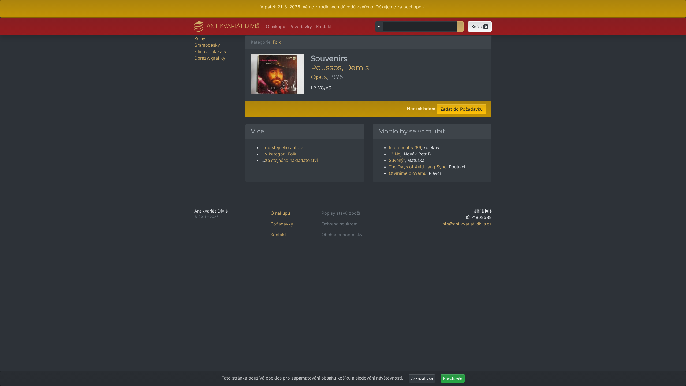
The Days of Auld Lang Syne (417, 166)
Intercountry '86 (405, 147)
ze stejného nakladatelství (291, 160)
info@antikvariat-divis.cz (466, 224)
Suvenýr (397, 160)
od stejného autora (284, 147)
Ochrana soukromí (340, 224)
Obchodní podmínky (342, 234)
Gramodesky (207, 45)
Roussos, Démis (340, 67)
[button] (480, 26)
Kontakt (324, 26)
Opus (319, 77)
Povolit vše (452, 378)
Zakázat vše (422, 378)
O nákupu (275, 26)
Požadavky (300, 26)
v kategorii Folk (280, 154)
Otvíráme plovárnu (407, 173)
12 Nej (395, 154)
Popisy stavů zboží (341, 213)
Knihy (199, 38)
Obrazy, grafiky (209, 58)
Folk (277, 42)
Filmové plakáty (210, 51)
